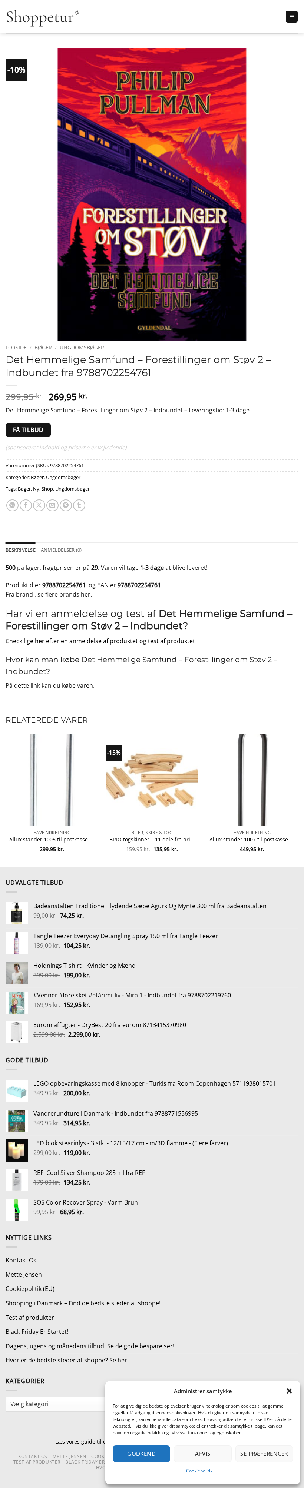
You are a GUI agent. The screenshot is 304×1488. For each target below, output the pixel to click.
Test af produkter (30, 1317)
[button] (289, 1391)
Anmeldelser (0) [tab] (61, 550)
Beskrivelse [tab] (21, 550)
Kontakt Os (21, 1260)
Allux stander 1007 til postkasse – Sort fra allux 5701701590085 (252, 839)
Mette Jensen (24, 1275)
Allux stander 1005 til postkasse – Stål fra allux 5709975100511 (52, 839)
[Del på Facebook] (26, 505)
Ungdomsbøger (82, 347)
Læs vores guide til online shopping (99, 1441)
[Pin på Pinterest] (66, 505)
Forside (16, 347)
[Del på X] (39, 505)
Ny (36, 488)
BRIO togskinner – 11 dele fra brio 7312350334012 (152, 839)
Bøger (43, 347)
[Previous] (5, 799)
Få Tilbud (28, 430)
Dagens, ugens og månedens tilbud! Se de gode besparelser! (90, 1346)
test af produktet (171, 641)
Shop (47, 488)
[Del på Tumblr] (79, 505)
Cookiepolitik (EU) (30, 1289)
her (85, 594)
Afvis (202, 1453)
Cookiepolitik (199, 1471)
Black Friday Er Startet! (37, 1332)
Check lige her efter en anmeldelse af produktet (72, 641)
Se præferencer (264, 1453)
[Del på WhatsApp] (12, 505)
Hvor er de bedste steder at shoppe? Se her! (67, 1360)
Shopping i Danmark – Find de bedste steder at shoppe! (83, 1303)
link (35, 685)
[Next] (298, 799)
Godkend (141, 1453)
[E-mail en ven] (52, 505)
